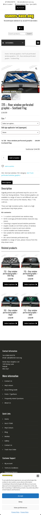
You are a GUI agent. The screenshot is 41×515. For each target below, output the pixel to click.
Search (29, 34)
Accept (20, 496)
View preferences (20, 507)
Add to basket (14, 158)
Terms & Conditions (11, 468)
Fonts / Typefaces (11, 394)
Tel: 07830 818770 (8, 355)
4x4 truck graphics (15, 54)
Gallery (7, 441)
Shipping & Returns (11, 472)
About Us (8, 403)
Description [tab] (6, 182)
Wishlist (7, 436)
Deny (20, 502)
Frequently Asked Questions (14, 398)
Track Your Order (10, 450)
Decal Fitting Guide (11, 390)
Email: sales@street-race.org (12, 358)
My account (9, 463)
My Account (20, 8)
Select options (9, 284)
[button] (38, 476)
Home (7, 54)
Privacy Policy (15, 512)
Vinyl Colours (9, 428)
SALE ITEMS (9, 423)
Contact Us (8, 381)
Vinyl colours (9, 385)
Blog (6, 432)
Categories (9, 43)
